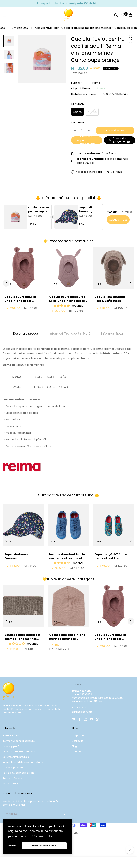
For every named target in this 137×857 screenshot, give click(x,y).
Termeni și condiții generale (19, 741)
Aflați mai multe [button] (42, 836)
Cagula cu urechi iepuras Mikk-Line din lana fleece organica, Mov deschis (67, 301)
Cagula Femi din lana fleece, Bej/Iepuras (109, 299)
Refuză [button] (12, 845)
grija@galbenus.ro (82, 711)
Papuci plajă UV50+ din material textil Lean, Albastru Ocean (110, 558)
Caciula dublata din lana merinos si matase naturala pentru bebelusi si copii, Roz (67, 641)
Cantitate (77, 122)
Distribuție (77, 741)
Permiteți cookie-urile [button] (44, 845)
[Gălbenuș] (68, 15)
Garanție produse (13, 767)
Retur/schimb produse (16, 757)
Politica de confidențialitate (19, 773)
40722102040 (79, 707)
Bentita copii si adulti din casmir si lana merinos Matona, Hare (22, 639)
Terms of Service (13, 778)
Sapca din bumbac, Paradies (86, 211)
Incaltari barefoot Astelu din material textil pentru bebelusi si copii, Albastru (67, 558)
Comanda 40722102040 (121, 140)
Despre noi (78, 735)
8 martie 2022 (20, 28)
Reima (96, 83)
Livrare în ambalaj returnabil (19, 751)
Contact (77, 751)
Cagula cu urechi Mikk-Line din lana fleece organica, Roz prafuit (20, 301)
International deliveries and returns (23, 762)
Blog (74, 746)
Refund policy (11, 783)
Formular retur (11, 735)
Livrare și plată (11, 746)
